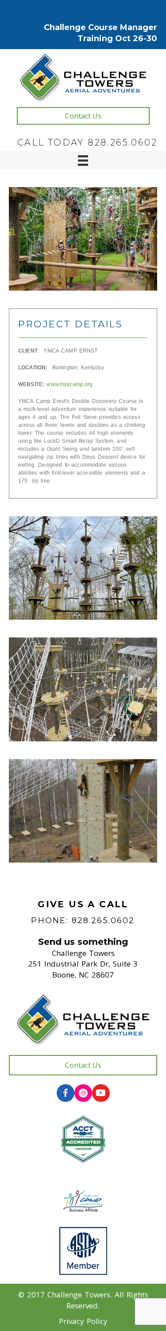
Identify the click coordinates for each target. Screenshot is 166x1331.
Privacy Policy (83, 1321)
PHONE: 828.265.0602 (83, 920)
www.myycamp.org (69, 384)
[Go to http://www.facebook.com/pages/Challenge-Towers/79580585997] (65, 1093)
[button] (83, 116)
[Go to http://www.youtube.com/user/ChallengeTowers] (101, 1093)
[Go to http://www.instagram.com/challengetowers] (83, 1093)
